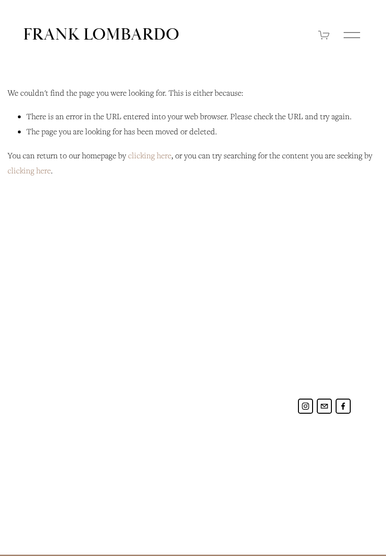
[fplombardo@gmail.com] (324, 406)
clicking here (149, 155)
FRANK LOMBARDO (101, 34)
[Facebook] (343, 406)
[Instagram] (305, 406)
